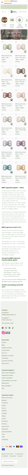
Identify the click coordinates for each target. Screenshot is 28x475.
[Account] (19, 11)
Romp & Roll (5, 445)
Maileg (3, 435)
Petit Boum (5, 440)
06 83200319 (5, 332)
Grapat (4, 424)
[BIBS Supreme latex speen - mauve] (20, 143)
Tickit (3, 453)
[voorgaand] (3, 7)
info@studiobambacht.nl (9, 334)
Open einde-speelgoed (8, 392)
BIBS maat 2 (11, 234)
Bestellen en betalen (7, 375)
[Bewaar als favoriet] (2, 42)
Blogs (3, 364)
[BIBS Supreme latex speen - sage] (7, 47)
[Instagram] (6, 347)
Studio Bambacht (7, 451)
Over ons (4, 372)
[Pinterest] (9, 347)
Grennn (4, 427)
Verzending (5, 377)
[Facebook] (2, 347)
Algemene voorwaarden (7, 473)
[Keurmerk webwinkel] (14, 352)
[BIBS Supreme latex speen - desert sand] (20, 167)
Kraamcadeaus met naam (9, 400)
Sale (3, 407)
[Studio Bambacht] (14, 12)
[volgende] (25, 7)
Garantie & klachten (7, 380)
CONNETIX (5, 422)
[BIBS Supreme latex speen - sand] (7, 119)
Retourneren (5, 382)
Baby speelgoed (6, 405)
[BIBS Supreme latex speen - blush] (20, 95)
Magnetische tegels (7, 394)
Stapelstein (5, 448)
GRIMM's (4, 430)
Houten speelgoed (7, 397)
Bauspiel (4, 419)
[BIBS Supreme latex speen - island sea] (7, 167)
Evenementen (6, 369)
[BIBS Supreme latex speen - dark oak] (20, 71)
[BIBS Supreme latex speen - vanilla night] (20, 119)
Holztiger (4, 432)
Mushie (4, 438)
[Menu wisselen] (2, 11)
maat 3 (12, 255)
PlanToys (4, 443)
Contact (4, 361)
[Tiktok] (13, 347)
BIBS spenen (5, 402)
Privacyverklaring (19, 473)
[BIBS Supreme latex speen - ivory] (7, 71)
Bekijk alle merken (7, 417)
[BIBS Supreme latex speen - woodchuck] (7, 95)
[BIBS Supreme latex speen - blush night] (20, 47)
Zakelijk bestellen (7, 367)
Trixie (3, 456)
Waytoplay (5, 458)
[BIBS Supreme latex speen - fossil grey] (7, 143)
